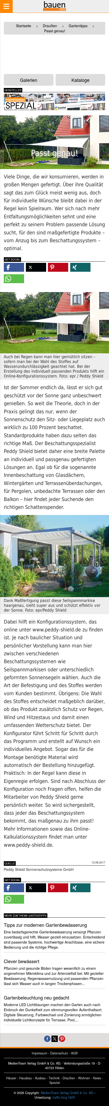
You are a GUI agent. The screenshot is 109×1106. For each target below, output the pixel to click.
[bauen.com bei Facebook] (47, 1038)
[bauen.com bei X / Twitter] (54, 1038)
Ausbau (40, 1078)
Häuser (11, 1078)
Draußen (69, 1078)
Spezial (54, 1082)
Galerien (28, 80)
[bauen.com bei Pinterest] (62, 1038)
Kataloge (80, 80)
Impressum (39, 1053)
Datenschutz (59, 1053)
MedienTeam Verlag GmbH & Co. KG (67, 1092)
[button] (14, 267)
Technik (54, 1078)
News (97, 1078)
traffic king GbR (63, 1097)
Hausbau (25, 1078)
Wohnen (84, 1078)
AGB (74, 1053)
